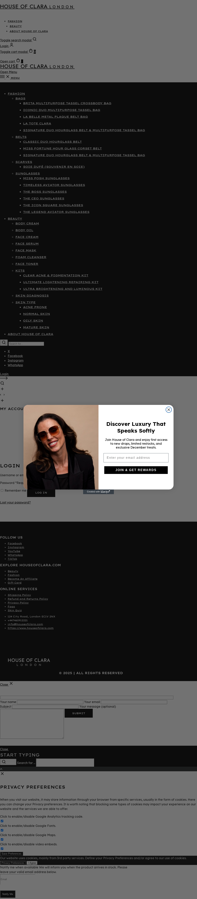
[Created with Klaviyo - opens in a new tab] (98, 492)
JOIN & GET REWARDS (136, 470)
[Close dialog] (169, 410)
